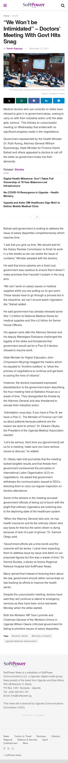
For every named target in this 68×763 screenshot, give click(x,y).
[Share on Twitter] (9, 100)
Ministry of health (41, 635)
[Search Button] (63, 5)
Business (41, 736)
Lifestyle (55, 736)
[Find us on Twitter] (8, 748)
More (25, 743)
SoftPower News (13, 754)
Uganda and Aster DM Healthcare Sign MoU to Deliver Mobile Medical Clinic (31, 204)
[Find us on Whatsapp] (13, 748)
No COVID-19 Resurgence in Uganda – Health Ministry (31, 194)
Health (15, 15)
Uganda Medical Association (21, 641)
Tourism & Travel (22, 736)
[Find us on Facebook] (4, 748)
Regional (7, 739)
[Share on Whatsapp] (21, 100)
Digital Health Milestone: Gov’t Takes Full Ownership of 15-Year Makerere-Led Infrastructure (28, 182)
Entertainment (10, 743)
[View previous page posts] (30, 216)
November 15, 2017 (39, 48)
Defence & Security (27, 739)
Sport (45, 739)
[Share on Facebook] (34, 100)
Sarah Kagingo (15, 48)
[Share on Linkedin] (46, 100)
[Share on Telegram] (59, 100)
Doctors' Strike (20, 635)
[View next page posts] (37, 216)
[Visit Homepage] (34, 5)
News (6, 736)
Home (6, 15)
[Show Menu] (5, 5)
